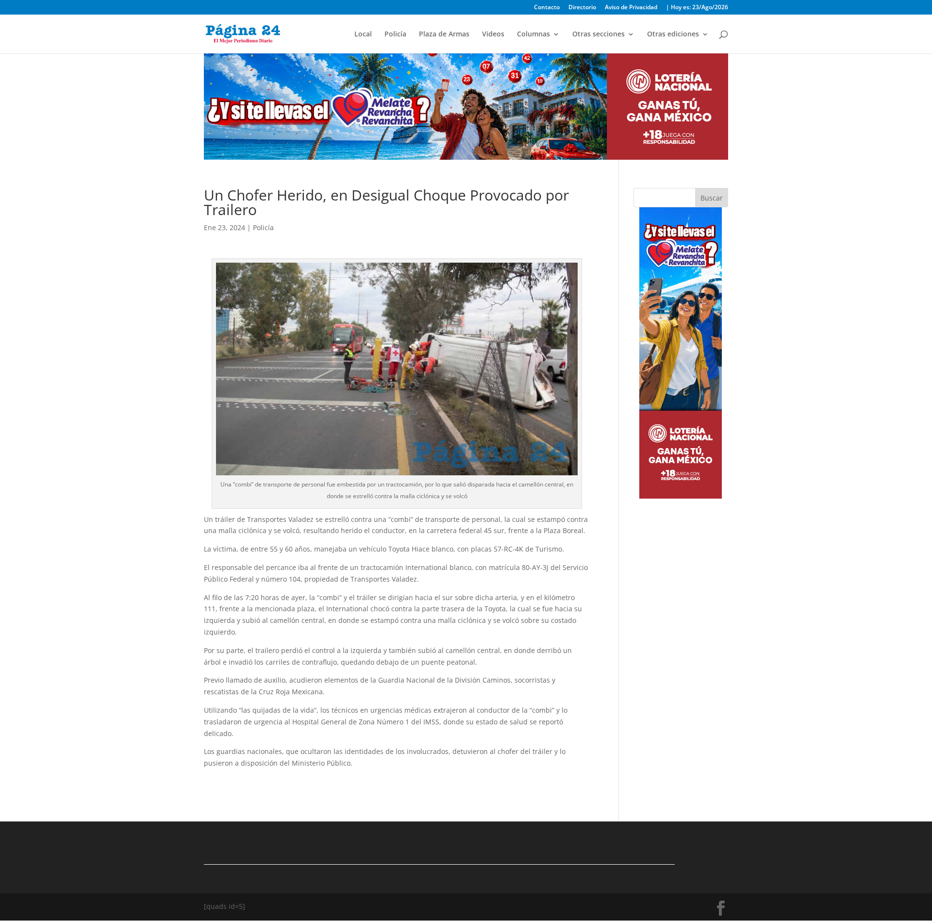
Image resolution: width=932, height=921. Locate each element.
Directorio (582, 7)
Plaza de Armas (444, 34)
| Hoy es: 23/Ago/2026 (697, 7)
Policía (395, 34)
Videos (493, 34)
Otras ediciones (673, 34)
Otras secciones (598, 34)
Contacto (547, 7)
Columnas (533, 34)
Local (363, 34)
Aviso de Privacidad (631, 7)
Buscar (711, 197)
